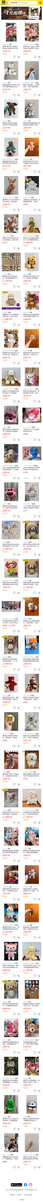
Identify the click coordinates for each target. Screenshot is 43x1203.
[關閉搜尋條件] (19, 3)
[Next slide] (40, 32)
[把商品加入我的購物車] (18, 57)
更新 (35, 1190)
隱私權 (20, 1195)
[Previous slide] (23, 32)
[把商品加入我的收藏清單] (14, 57)
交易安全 (22, 1200)
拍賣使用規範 (28, 1195)
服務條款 (12, 1195)
